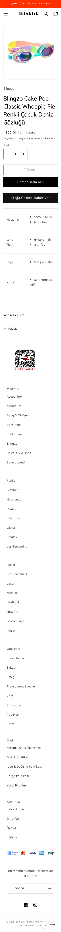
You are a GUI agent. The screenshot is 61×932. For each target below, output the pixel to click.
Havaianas (14, 499)
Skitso (11, 667)
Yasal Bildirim (16, 785)
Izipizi (11, 564)
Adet (6, 145)
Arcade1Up (14, 406)
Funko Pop (14, 434)
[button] (5, 14)
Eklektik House (24, 922)
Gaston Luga (16, 621)
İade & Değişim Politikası (24, 766)
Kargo (22, 138)
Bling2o (12, 443)
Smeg (11, 677)
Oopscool (13, 648)
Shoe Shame (15, 658)
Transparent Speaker (21, 686)
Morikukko (14, 602)
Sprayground (16, 462)
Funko (11, 480)
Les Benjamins (17, 546)
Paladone (13, 518)
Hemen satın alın (30, 182)
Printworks (14, 705)
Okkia (11, 527)
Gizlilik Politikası (18, 757)
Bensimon (14, 424)
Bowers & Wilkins (19, 453)
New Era (12, 611)
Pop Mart (13, 714)
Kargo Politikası (18, 776)
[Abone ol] (49, 888)
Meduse (12, 593)
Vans (10, 695)
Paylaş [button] (12, 328)
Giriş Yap (13, 818)
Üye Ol (11, 828)
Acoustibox (15, 396)
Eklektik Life (15, 809)
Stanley (12, 537)
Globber (12, 490)
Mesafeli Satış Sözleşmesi (24, 747)
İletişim (12, 837)
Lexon (11, 583)
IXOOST (12, 509)
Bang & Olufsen (18, 415)
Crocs (11, 724)
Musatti (12, 630)
